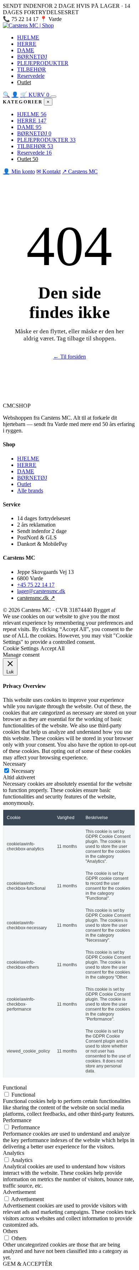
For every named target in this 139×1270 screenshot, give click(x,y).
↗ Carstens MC (81, 19)
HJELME (28, 37)
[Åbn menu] (53, 97)
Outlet (24, 82)
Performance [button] (17, 1120)
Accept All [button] (52, 648)
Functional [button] (15, 1088)
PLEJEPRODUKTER (42, 63)
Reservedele (31, 76)
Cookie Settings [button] (20, 648)
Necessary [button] (14, 764)
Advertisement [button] (19, 1192)
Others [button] (10, 1231)
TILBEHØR (31, 69)
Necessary (23, 771)
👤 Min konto (19, 171)
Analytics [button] (13, 1153)
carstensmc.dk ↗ (36, 598)
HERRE (26, 44)
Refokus (126, 610)
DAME (25, 50)
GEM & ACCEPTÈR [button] (27, 1264)
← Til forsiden (69, 357)
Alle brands (30, 491)
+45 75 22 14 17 (36, 585)
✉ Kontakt (48, 171)
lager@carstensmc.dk (41, 591)
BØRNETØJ (32, 57)
